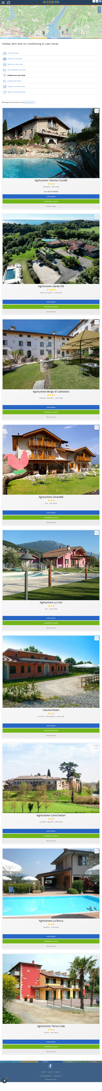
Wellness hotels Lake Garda (16, 92)
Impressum (57, 1076)
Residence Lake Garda (14, 59)
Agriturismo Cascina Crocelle (51, 180)
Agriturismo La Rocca (51, 920)
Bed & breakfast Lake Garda (16, 70)
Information (51, 196)
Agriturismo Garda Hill (51, 286)
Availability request (51, 201)
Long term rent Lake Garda (16, 86)
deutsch (50, 1072)
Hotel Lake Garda (13, 53)
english (57, 1072)
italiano (43, 1072)
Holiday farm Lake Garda (16, 75)
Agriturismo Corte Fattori (51, 815)
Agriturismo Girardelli (51, 497)
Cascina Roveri (51, 710)
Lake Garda (29, 102)
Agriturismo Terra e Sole (51, 1026)
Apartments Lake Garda (15, 64)
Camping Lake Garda (14, 81)
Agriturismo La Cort (51, 602)
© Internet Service (50, 1079)
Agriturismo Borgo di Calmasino (51, 391)
